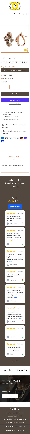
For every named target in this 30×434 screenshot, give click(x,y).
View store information (10, 119)
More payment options (15, 104)
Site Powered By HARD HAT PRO (15, 430)
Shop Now (10, 396)
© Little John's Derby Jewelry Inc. (15, 426)
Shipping (6, 70)
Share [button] (5, 82)
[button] (1, 14)
